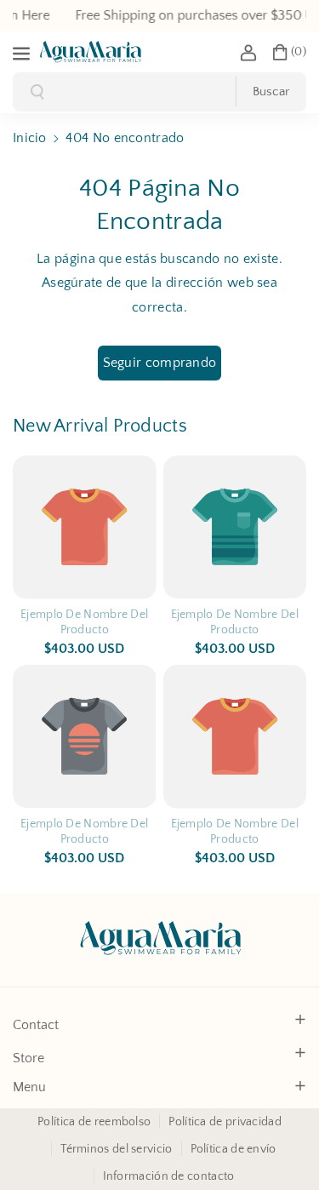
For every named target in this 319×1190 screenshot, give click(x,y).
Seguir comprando (160, 362)
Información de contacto (169, 1176)
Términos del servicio (116, 1149)
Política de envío (233, 1149)
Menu (29, 1087)
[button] (23, 52)
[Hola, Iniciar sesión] (248, 52)
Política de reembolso (94, 1122)
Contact (36, 1025)
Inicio (30, 138)
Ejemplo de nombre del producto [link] (84, 622)
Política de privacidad (225, 1122)
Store (28, 1058)
